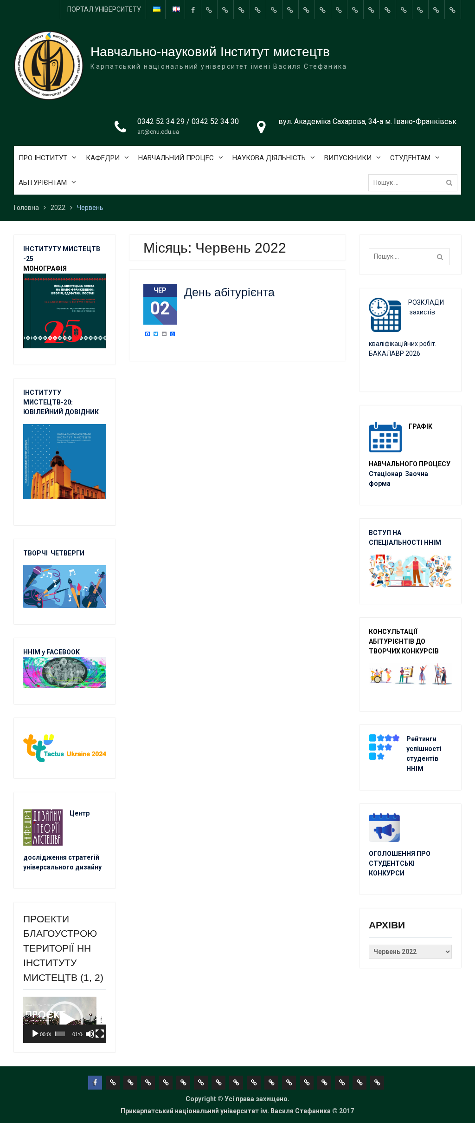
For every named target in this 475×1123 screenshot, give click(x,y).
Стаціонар (386, 473)
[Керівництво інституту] (209, 9)
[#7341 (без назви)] (258, 9)
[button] (64, 1019)
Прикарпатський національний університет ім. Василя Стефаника (226, 1111)
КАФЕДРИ (103, 158)
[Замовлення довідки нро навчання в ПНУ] (339, 9)
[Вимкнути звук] (90, 1033)
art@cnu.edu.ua (158, 131)
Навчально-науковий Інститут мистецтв (210, 52)
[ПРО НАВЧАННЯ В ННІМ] (371, 9)
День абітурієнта (229, 292)
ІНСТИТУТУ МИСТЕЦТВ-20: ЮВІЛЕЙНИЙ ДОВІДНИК (61, 402)
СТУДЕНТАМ (410, 158)
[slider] (59, 1034)
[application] (64, 1020)
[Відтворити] (35, 1033)
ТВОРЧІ (37, 553)
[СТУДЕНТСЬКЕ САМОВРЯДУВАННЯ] (225, 9)
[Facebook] (193, 9)
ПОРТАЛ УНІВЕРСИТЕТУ (104, 9)
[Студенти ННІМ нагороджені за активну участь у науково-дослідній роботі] (404, 9)
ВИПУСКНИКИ (348, 158)
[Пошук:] (415, 182)
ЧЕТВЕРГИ (67, 553)
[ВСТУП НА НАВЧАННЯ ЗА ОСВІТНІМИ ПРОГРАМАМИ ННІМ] (387, 9)
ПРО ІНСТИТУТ (43, 158)
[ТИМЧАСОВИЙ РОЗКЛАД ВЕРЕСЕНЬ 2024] (436, 9)
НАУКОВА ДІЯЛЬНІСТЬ (269, 158)
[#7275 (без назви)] (241, 9)
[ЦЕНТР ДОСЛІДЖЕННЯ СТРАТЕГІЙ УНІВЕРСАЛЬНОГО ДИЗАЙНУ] (420, 9)
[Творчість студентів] (306, 9)
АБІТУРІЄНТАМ (43, 182)
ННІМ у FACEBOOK (51, 652)
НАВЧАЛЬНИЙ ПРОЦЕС (176, 158)
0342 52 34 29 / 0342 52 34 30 (188, 121)
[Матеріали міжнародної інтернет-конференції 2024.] (452, 9)
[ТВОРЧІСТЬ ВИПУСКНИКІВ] (274, 9)
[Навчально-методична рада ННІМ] (290, 9)
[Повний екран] (99, 1033)
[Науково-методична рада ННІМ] (322, 9)
